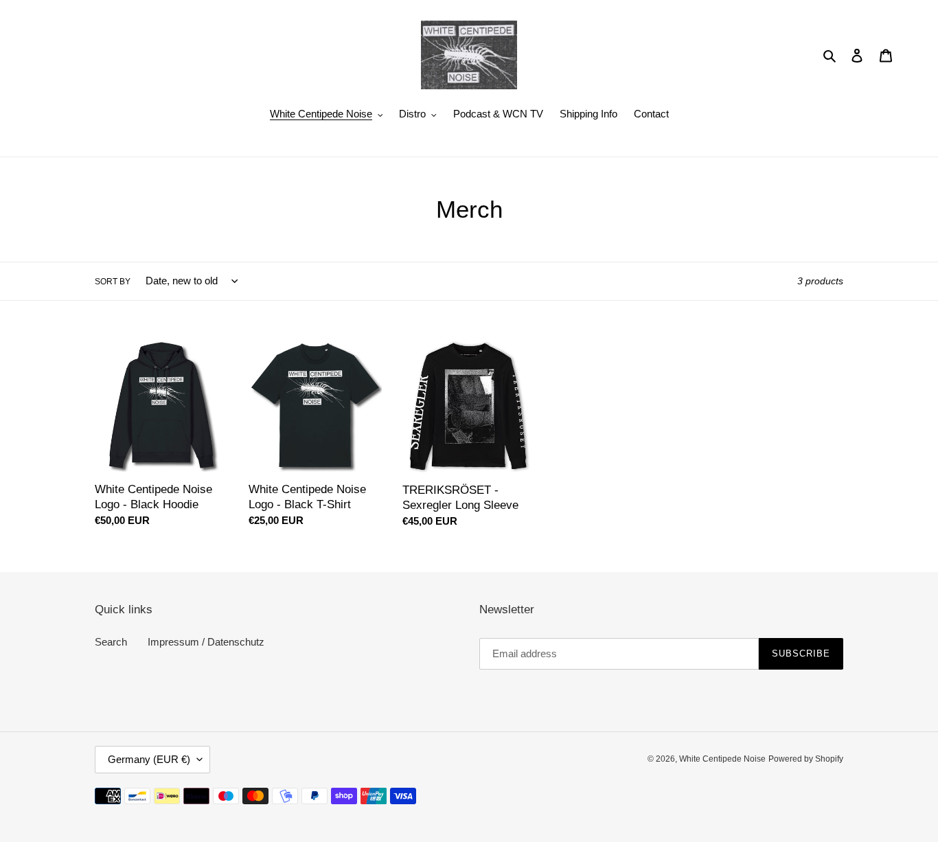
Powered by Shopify (805, 759)
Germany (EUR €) (149, 759)
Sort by (112, 281)
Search (111, 642)
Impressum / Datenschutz (206, 642)
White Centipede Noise (722, 759)
